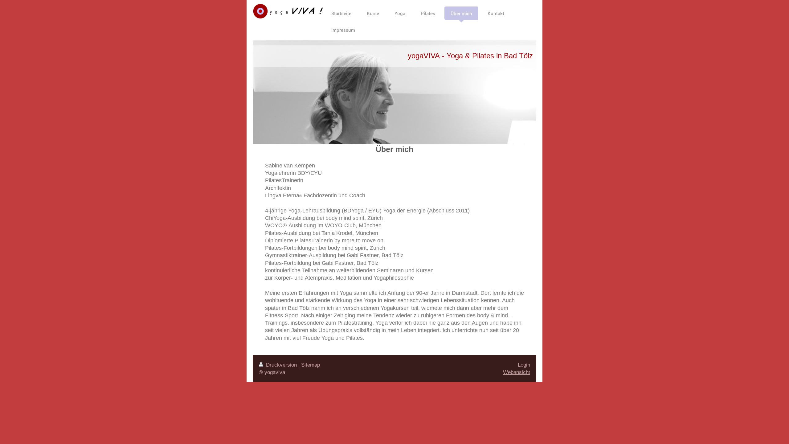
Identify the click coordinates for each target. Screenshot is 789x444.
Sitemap (310, 365)
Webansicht (516, 372)
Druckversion (281, 365)
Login (524, 365)
